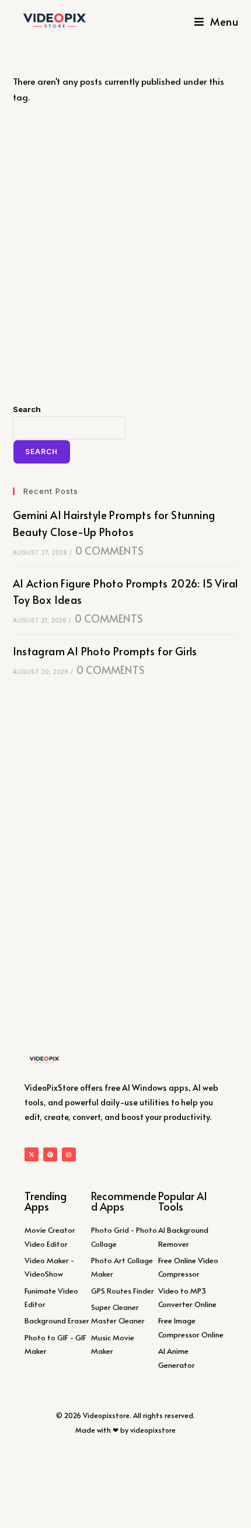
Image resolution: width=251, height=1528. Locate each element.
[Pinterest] (50, 1154)
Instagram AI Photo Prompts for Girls (105, 651)
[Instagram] (69, 1154)
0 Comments (109, 550)
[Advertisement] (125, 253)
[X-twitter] (32, 1154)
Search (27, 409)
